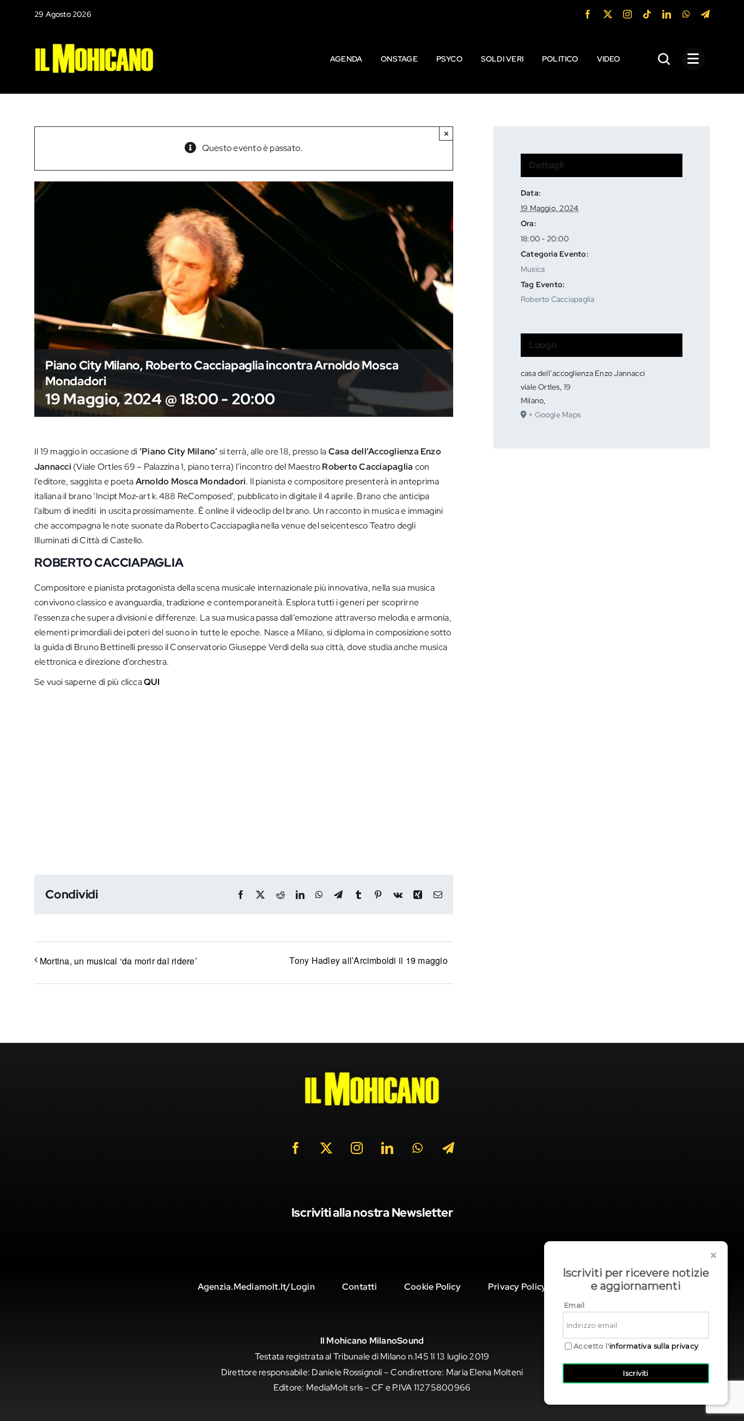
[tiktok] (647, 14)
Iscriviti (636, 1373)
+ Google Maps (554, 415)
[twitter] (607, 14)
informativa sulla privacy (654, 1345)
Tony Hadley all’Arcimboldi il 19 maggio (368, 960)
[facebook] (587, 14)
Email (574, 1305)
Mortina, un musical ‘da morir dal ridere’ (118, 961)
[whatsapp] (686, 14)
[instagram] (627, 14)
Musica (533, 269)
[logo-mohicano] (94, 46)
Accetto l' (636, 1346)
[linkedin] (666, 14)
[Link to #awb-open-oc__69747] (693, 58)
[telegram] (705, 14)
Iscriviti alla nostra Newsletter (372, 1212)
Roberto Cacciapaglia (558, 299)
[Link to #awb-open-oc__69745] (664, 58)
